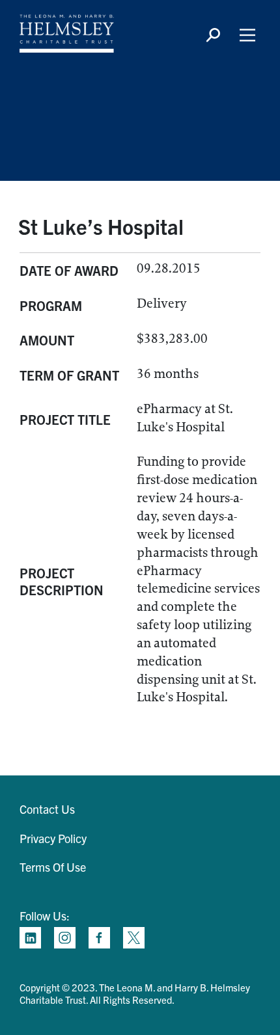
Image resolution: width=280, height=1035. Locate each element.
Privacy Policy (53, 838)
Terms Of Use (53, 866)
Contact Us (47, 808)
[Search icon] (213, 35)
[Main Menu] (247, 35)
